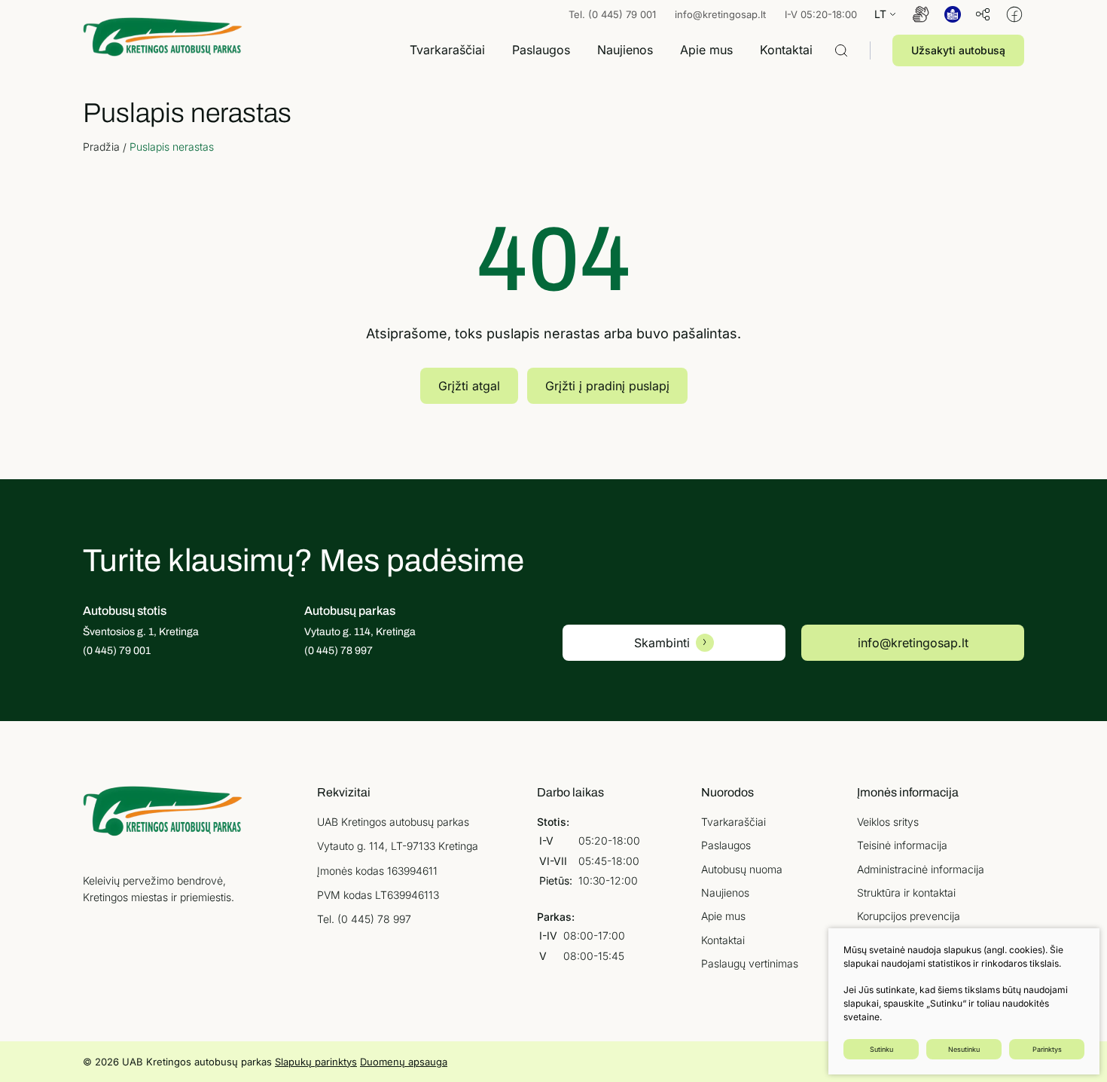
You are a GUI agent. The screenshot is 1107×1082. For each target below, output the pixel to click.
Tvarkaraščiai (733, 821)
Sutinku (881, 1049)
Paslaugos (726, 845)
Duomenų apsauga (403, 1062)
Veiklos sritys (888, 821)
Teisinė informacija (902, 845)
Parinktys (1047, 1049)
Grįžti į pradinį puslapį (607, 385)
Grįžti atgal (469, 385)
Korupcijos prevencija (908, 915)
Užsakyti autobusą (958, 50)
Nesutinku (964, 1049)
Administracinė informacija (920, 869)
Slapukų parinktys (316, 1062)
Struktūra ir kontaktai (906, 892)
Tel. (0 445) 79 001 (612, 14)
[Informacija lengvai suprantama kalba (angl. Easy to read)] (952, 14)
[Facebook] (1014, 14)
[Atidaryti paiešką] (841, 50)
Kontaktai (723, 940)
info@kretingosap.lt (720, 14)
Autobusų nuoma (741, 869)
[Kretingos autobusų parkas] (162, 36)
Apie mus (723, 915)
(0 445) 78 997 (374, 918)
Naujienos (725, 892)
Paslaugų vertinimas (749, 963)
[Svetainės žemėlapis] (983, 14)
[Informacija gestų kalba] (921, 14)
